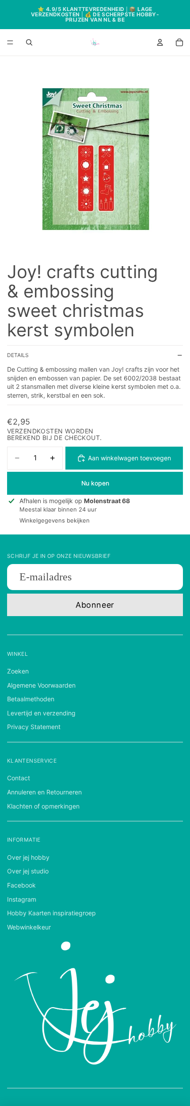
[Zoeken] (29, 42)
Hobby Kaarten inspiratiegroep (51, 913)
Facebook (21, 885)
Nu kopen (95, 483)
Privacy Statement (34, 726)
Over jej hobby (28, 857)
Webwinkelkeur (29, 927)
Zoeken (18, 671)
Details (18, 355)
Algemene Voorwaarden (41, 685)
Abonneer (95, 604)
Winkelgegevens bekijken (54, 520)
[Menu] (10, 42)
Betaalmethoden (30, 699)
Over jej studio (28, 871)
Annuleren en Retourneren (44, 792)
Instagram (21, 899)
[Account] (160, 42)
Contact (18, 778)
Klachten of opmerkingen (43, 806)
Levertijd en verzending (41, 713)
